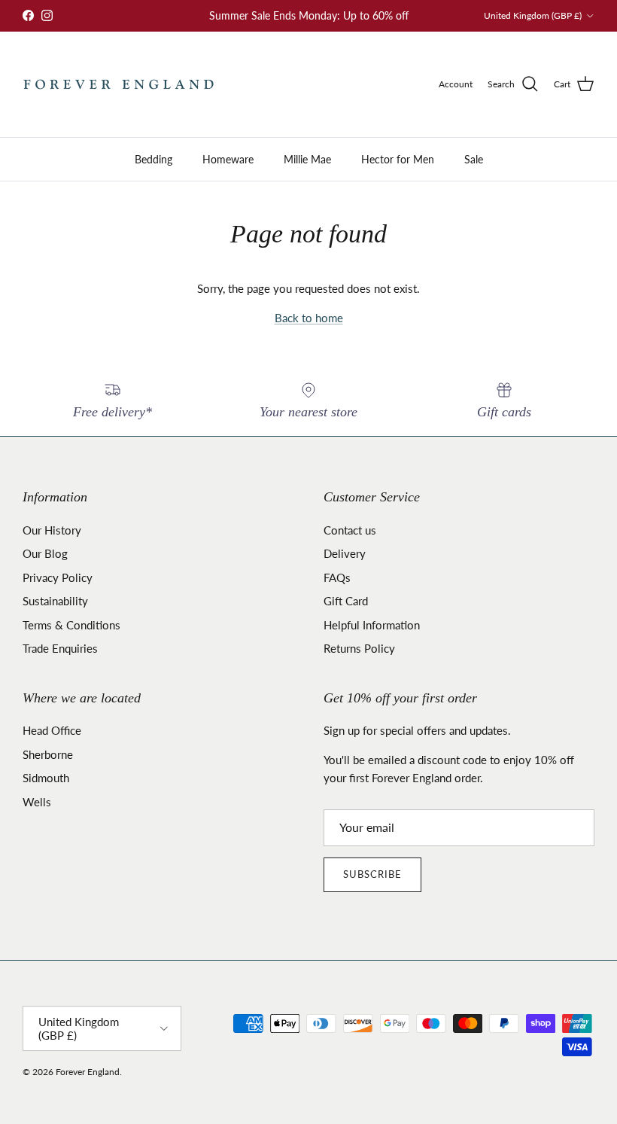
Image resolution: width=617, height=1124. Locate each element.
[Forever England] (118, 84)
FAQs (337, 577)
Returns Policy (359, 648)
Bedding (153, 159)
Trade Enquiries (60, 648)
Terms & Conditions (71, 625)
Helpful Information (372, 625)
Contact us (350, 530)
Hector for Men (397, 159)
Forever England (88, 1071)
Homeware (228, 159)
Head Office (52, 730)
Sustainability (55, 601)
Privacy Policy (58, 577)
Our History (52, 530)
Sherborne (48, 754)
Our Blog (45, 553)
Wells (37, 802)
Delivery (345, 553)
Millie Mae (307, 159)
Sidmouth (46, 777)
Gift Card (346, 601)
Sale (473, 159)
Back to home (309, 317)
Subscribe (372, 874)
